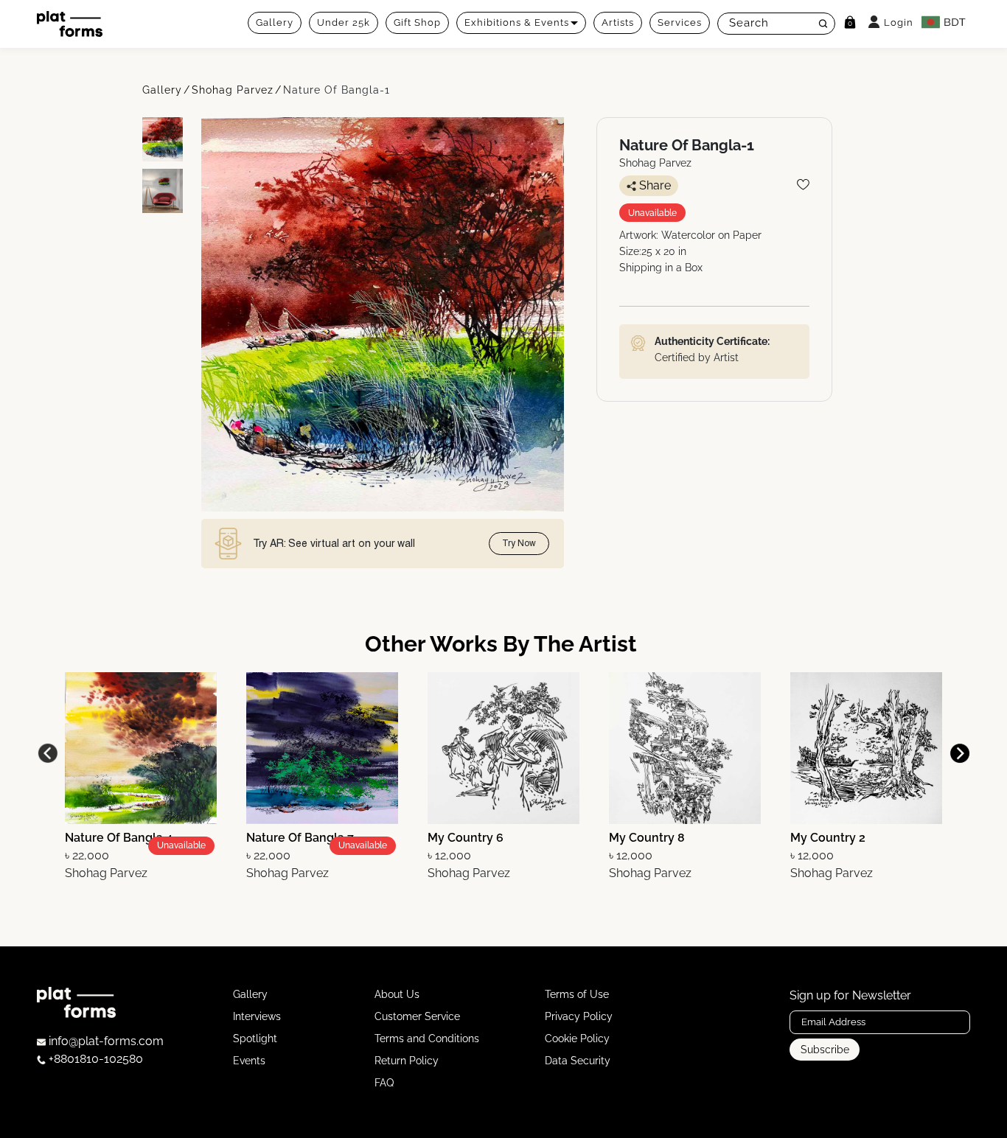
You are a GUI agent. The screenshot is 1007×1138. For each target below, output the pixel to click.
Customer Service (417, 1016)
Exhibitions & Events (516, 22)
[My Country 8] (685, 747)
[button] (959, 753)
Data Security (577, 1061)
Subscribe (825, 1049)
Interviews (257, 1016)
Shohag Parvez (232, 90)
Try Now (519, 543)
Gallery (274, 22)
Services (680, 22)
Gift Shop (417, 22)
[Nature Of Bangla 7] (322, 747)
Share (655, 185)
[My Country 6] (503, 747)
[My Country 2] (866, 747)
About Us (396, 994)
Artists (618, 22)
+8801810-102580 (94, 1059)
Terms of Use (577, 994)
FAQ (384, 1083)
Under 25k (343, 22)
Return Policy (406, 1061)
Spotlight (255, 1038)
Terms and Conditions (426, 1038)
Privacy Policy (579, 1016)
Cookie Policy (577, 1038)
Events (249, 1061)
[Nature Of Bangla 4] (141, 747)
